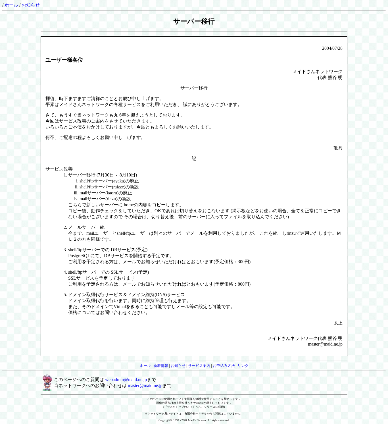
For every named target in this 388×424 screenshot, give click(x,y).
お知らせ (31, 5)
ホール (11, 5)
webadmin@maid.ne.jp (126, 379)
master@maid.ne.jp (145, 385)
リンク (243, 365)
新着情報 (160, 365)
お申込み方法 (224, 365)
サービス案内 (199, 365)
